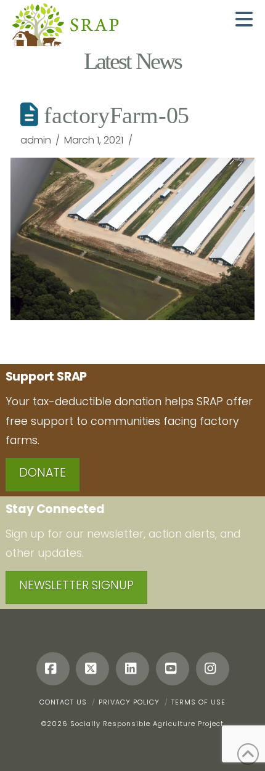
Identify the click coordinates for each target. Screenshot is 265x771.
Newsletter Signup (76, 585)
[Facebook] (53, 668)
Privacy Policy (129, 702)
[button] (244, 19)
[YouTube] (172, 668)
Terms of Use (198, 702)
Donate (42, 472)
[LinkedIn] (132, 668)
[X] (92, 668)
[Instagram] (212, 668)
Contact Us (63, 702)
